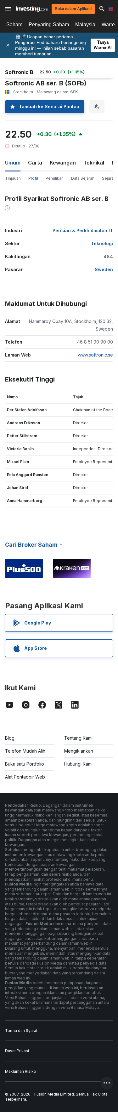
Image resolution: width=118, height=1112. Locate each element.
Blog (9, 738)
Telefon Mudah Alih (25, 751)
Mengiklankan (78, 751)
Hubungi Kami (78, 764)
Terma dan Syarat (21, 1030)
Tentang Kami (78, 738)
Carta (35, 162)
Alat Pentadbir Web (25, 777)
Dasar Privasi (17, 1050)
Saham (14, 24)
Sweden (104, 269)
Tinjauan (13, 178)
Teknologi (102, 243)
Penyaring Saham (49, 24)
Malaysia (85, 24)
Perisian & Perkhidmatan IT (83, 230)
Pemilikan (55, 178)
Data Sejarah (82, 178)
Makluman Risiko (20, 1071)
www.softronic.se (95, 354)
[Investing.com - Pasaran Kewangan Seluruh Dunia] (32, 9)
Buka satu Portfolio (24, 764)
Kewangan (63, 162)
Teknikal (93, 162)
